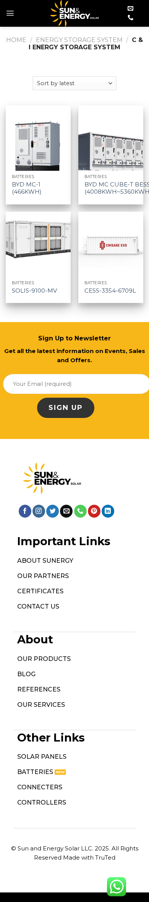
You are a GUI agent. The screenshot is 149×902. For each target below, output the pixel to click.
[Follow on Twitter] (52, 511)
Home (16, 40)
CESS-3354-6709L (110, 290)
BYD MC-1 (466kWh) (27, 188)
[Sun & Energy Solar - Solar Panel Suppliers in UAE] (74, 13)
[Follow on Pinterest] (94, 511)
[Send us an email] (130, 8)
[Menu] (10, 13)
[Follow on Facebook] (25, 511)
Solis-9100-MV (34, 290)
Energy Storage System (79, 40)
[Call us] (130, 18)
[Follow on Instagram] (38, 511)
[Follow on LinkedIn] (108, 511)
